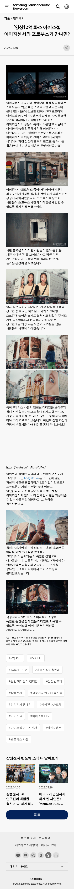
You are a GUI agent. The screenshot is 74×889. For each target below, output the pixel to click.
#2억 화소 (15, 658)
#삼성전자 (15, 693)
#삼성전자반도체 (50, 704)
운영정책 (44, 838)
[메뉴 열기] (7, 6)
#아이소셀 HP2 (39, 716)
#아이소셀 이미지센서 (23, 728)
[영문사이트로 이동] (66, 6)
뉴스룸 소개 (28, 838)
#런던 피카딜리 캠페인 (23, 681)
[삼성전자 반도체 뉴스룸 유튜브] (18, 855)
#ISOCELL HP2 (18, 670)
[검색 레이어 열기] (58, 6)
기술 (7, 18)
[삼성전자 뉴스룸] (41, 855)
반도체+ (18, 18)
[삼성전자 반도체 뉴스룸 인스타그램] (33, 855)
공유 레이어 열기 (66, 48)
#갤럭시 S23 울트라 (47, 670)
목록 (36, 815)
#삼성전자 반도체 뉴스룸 (46, 693)
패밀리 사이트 (19, 866)
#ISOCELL (36, 658)
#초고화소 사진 (18, 739)
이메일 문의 (48, 845)
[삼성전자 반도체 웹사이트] (48, 855)
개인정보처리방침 (26, 845)
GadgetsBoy (31, 478)
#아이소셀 (15, 716)
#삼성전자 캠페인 (20, 704)
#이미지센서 (53, 728)
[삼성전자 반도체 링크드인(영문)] (56, 855)
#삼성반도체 (54, 681)
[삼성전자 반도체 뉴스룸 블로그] (26, 855)
